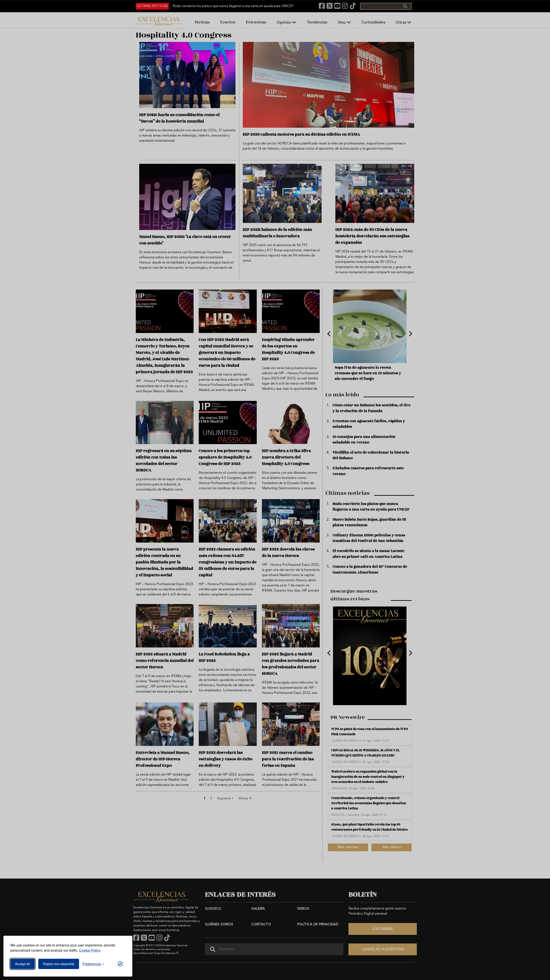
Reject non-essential (58, 963)
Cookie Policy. (90, 950)
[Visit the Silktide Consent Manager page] (120, 964)
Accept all (22, 963)
